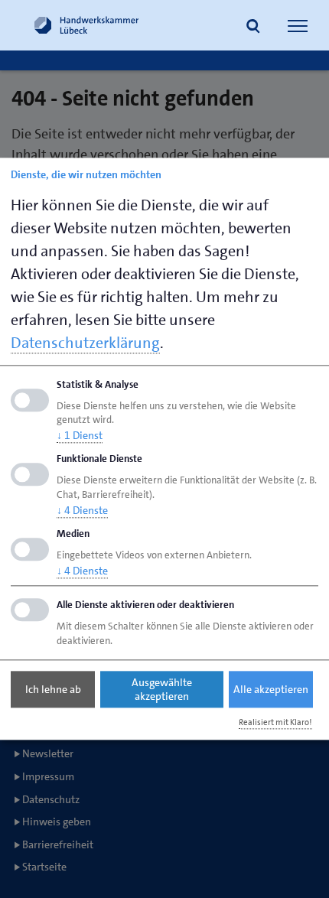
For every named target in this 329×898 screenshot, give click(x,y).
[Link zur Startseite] (86, 25)
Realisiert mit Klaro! (275, 722)
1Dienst (80, 436)
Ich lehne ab (53, 689)
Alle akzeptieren (270, 689)
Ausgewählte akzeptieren (162, 689)
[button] (253, 27)
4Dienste (82, 510)
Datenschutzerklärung (85, 343)
